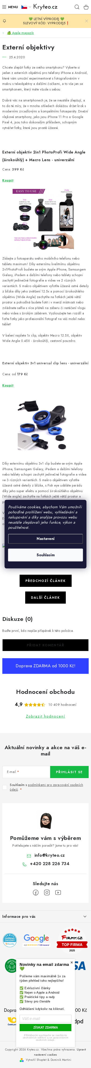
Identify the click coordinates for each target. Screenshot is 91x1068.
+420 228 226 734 (49, 864)
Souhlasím (46, 555)
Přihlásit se (69, 772)
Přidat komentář (45, 645)
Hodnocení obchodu (45, 691)
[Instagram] (47, 892)
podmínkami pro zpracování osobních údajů (46, 787)
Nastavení (46, 538)
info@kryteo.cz (50, 855)
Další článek (45, 597)
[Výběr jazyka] (26, 7)
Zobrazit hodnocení (45, 716)
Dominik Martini (61, 1060)
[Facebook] (35, 892)
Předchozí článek (45, 580)
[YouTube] (58, 892)
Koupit (7, 180)
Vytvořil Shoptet (36, 1060)
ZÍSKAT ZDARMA (45, 1027)
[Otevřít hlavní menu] (9, 7)
